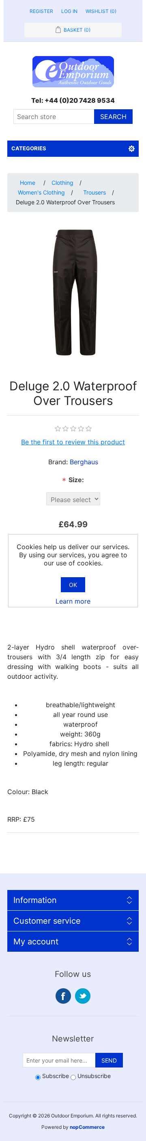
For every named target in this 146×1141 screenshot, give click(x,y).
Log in (69, 11)
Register (41, 11)
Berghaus (84, 462)
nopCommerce (87, 1127)
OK (73, 584)
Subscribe (55, 1075)
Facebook (63, 996)
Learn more (73, 601)
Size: (73, 481)
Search (113, 117)
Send (109, 1060)
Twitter (82, 996)
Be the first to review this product (73, 442)
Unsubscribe (94, 1075)
